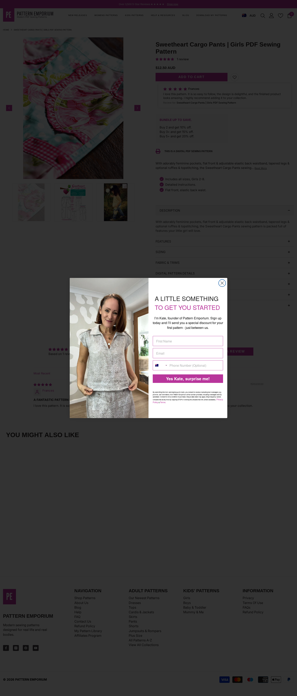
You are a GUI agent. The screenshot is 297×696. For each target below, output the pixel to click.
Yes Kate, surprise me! (188, 378)
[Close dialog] (222, 283)
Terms (162, 402)
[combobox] (160, 365)
